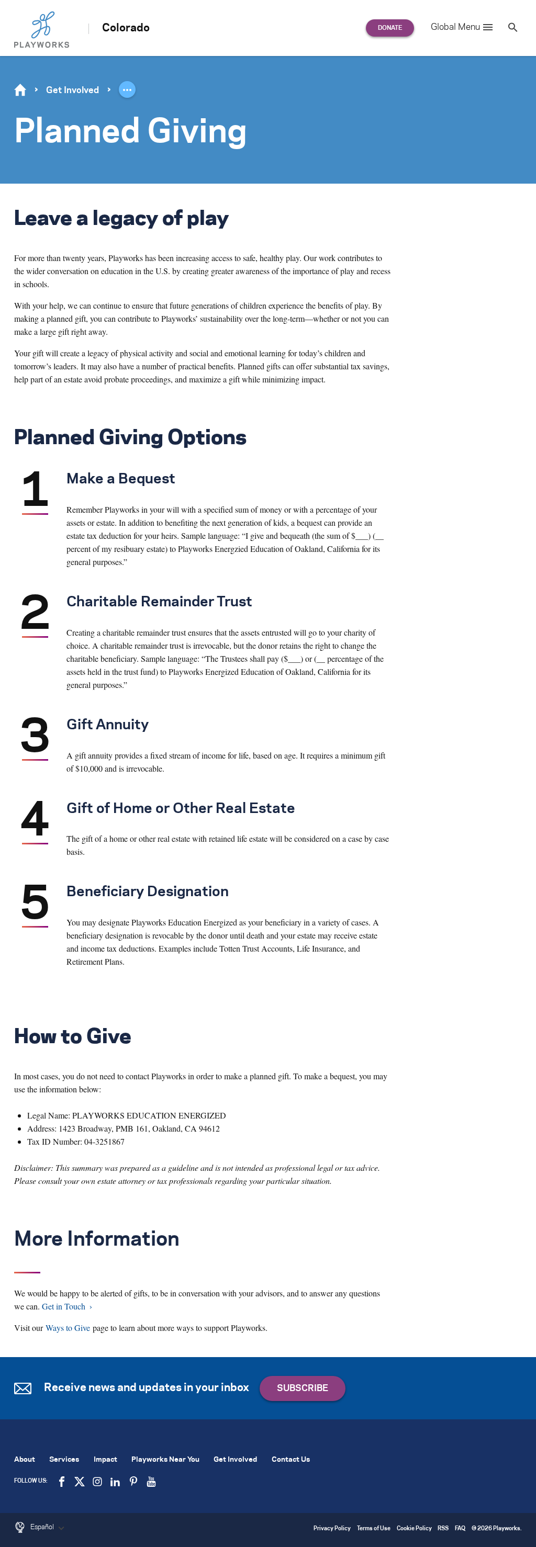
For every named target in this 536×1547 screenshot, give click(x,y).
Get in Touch (63, 1306)
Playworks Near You (165, 1459)
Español (42, 1527)
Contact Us (291, 1459)
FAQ (460, 1529)
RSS (443, 1529)
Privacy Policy (332, 1529)
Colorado (126, 28)
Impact (105, 1459)
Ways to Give (68, 1327)
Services (64, 1459)
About (24, 1459)
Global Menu (455, 27)
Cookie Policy (414, 1529)
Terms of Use (373, 1529)
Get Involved (72, 90)
